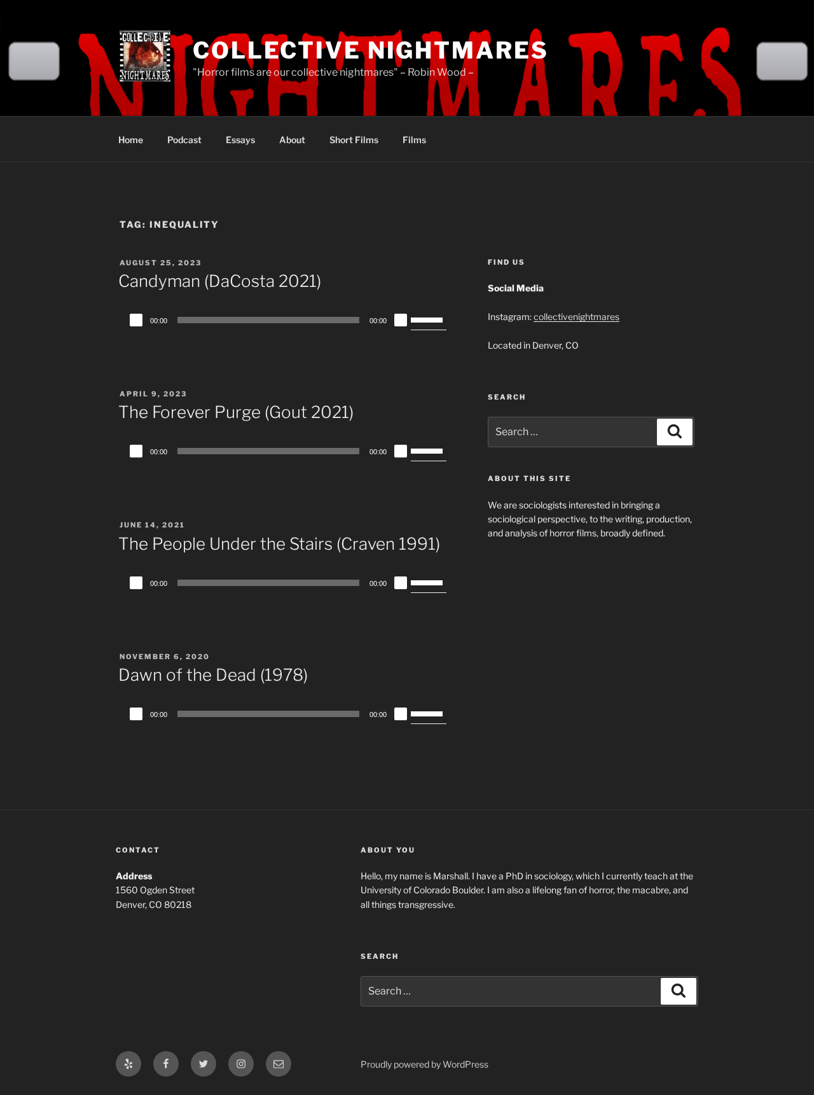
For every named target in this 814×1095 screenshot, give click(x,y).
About (292, 139)
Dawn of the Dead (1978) (213, 675)
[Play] (136, 320)
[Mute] (400, 320)
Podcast (184, 139)
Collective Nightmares (370, 50)
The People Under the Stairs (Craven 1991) (279, 544)
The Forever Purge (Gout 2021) (236, 412)
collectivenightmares (576, 316)
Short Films (353, 139)
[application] (286, 320)
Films (414, 139)
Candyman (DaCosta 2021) (219, 281)
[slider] (428, 318)
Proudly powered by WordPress (424, 1064)
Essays (240, 139)
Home (130, 139)
